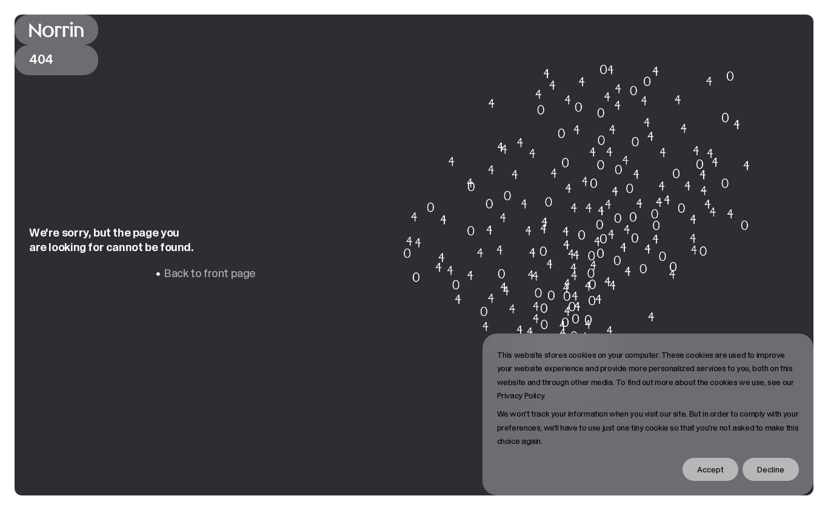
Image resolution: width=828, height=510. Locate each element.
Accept (710, 469)
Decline (770, 469)
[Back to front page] (56, 30)
